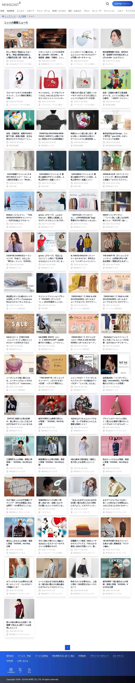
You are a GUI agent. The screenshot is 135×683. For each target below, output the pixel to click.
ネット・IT (96, 11)
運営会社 (10, 656)
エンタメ (20, 11)
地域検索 (10, 11)
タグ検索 (22, 16)
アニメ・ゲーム (43, 11)
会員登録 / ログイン (122, 4)
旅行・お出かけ (74, 11)
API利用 (9, 661)
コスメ (120, 11)
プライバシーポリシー (99, 656)
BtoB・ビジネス (59, 11)
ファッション (109, 11)
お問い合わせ (22, 661)
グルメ (87, 11)
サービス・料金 (24, 656)
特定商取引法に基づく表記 (63, 656)
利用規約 (82, 656)
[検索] (107, 3)
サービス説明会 (41, 656)
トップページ (10, 16)
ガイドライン (118, 656)
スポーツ (30, 11)
